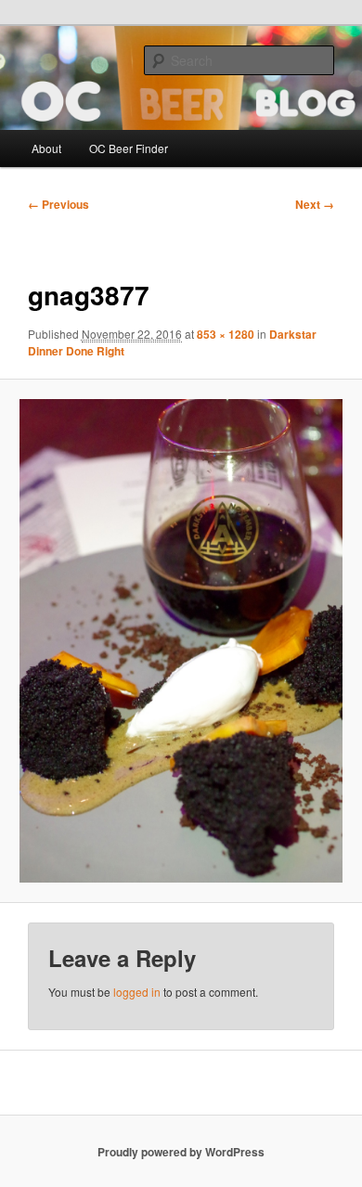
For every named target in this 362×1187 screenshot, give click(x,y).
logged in (137, 992)
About (46, 148)
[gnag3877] (180, 641)
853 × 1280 (225, 334)
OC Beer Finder (128, 148)
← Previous (58, 204)
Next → (314, 204)
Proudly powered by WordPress (181, 1151)
